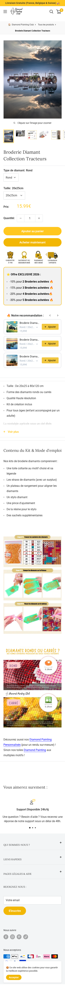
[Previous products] (50, 315)
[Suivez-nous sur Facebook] (5, 936)
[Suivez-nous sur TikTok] (25, 936)
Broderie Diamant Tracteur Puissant (30, 356)
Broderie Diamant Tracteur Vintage (30, 323)
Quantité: (9, 218)
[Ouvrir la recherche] (51, 12)
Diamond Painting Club (23, 24)
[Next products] (58, 315)
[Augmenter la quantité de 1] (39, 218)
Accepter (14, 977)
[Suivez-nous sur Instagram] (12, 936)
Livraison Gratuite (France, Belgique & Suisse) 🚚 (32, 3)
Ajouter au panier (32, 231)
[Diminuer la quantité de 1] (20, 218)
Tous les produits (46, 24)
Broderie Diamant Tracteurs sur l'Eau (30, 339)
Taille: (13, 188)
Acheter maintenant (32, 242)
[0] (59, 12)
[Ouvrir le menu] (5, 11)
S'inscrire (15, 911)
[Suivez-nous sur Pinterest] (19, 936)
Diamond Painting (35, 750)
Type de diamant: (17, 170)
